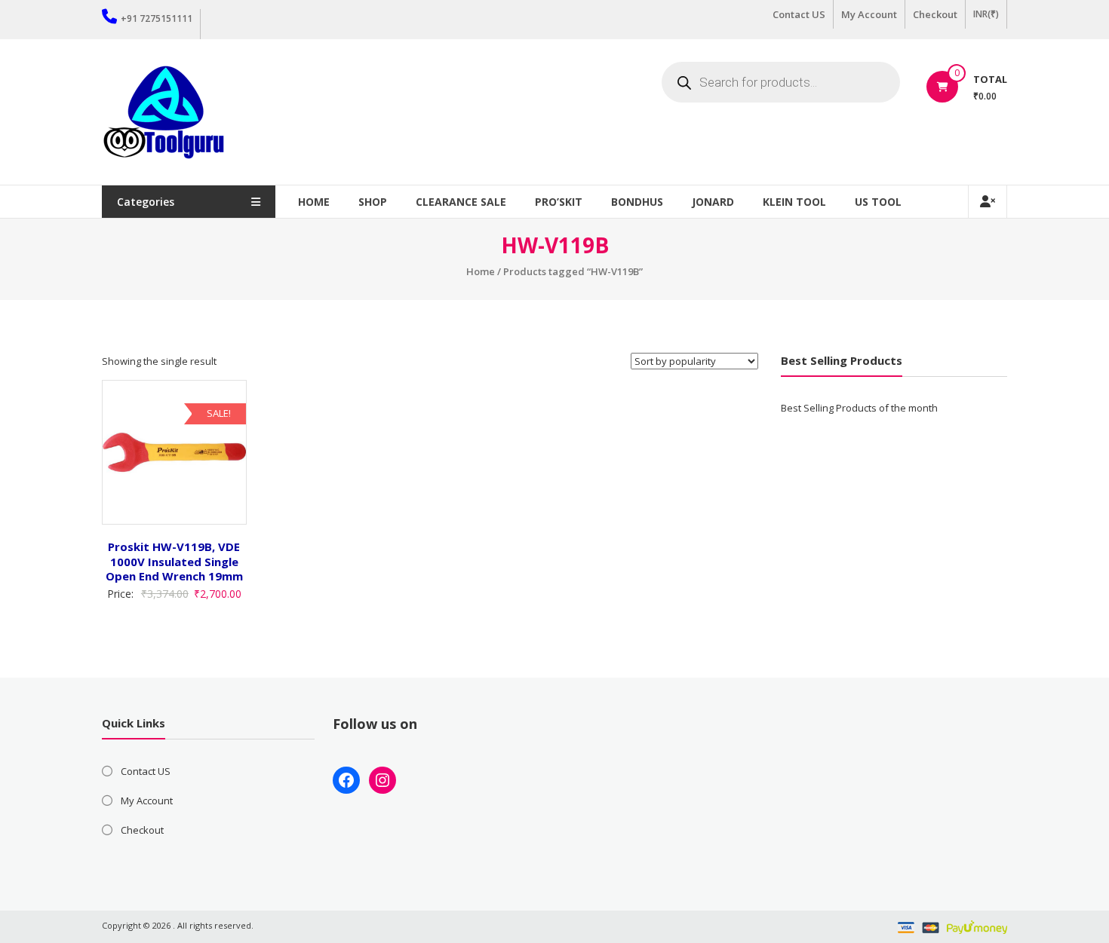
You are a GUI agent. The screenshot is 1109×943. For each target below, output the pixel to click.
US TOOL (878, 201)
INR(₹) (986, 14)
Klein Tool (794, 201)
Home (314, 201)
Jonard (713, 201)
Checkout (935, 14)
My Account (869, 14)
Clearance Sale (461, 201)
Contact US (799, 14)
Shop (372, 201)
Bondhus (637, 201)
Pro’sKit (558, 201)
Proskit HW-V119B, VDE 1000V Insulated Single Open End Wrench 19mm (174, 561)
